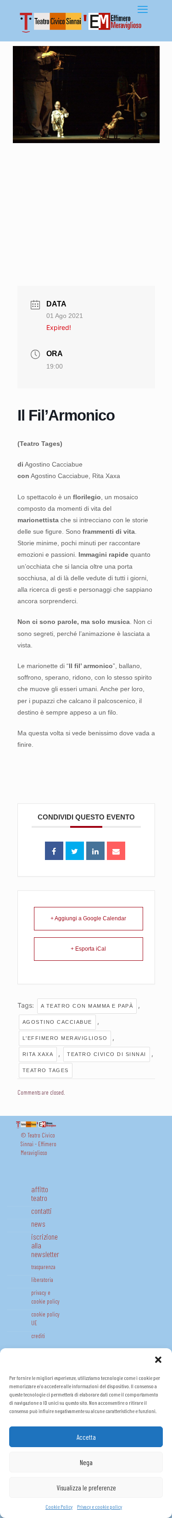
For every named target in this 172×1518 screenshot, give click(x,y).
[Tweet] (75, 851)
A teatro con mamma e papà (87, 1006)
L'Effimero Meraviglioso (65, 1038)
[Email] (116, 851)
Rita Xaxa (38, 1054)
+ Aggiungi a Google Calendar (88, 918)
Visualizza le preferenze (86, 1487)
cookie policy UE (45, 1318)
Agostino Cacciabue (57, 1022)
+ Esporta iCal (88, 949)
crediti (38, 1335)
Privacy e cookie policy (99, 1506)
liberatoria (42, 1279)
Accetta (86, 1437)
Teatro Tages (45, 1070)
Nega (86, 1462)
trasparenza (43, 1266)
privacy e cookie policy (45, 1297)
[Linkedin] (95, 851)
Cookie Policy (58, 1506)
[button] (158, 1359)
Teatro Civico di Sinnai (106, 1054)
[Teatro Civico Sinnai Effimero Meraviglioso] (83, 32)
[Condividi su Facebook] (54, 851)
